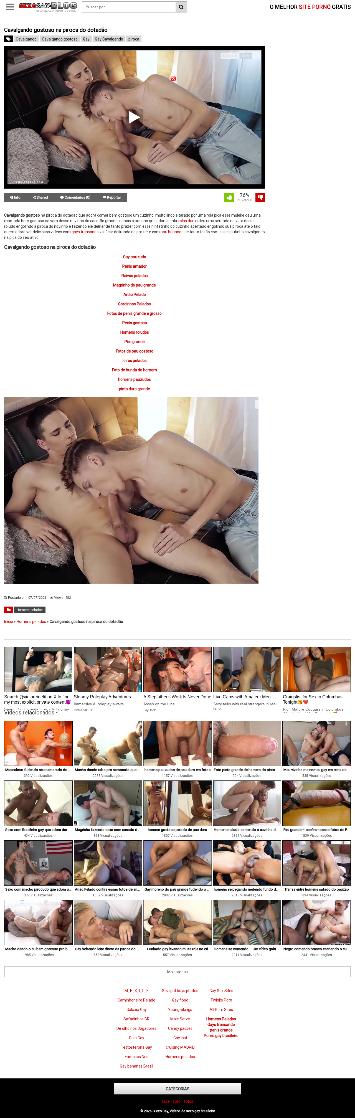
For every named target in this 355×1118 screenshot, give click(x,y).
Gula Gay (136, 1038)
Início (8, 621)
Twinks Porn (221, 1000)
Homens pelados (30, 610)
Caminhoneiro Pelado (136, 1000)
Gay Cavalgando (109, 39)
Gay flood (180, 1000)
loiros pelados (135, 360)
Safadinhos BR (136, 1019)
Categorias (177, 1089)
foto (177, 1101)
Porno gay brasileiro (221, 1035)
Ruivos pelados (134, 275)
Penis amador (134, 266)
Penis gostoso (134, 323)
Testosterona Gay (136, 1047)
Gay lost (180, 1038)
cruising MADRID (180, 1047)
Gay (86, 39)
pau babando (172, 232)
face (166, 1101)
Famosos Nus (136, 1056)
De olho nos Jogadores (136, 1028)
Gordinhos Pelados (134, 304)
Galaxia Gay (136, 1009)
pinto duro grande (134, 389)
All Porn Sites (221, 1009)
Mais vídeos (177, 972)
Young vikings (180, 1009)
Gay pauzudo (134, 257)
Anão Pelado (134, 294)
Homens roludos (134, 332)
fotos (188, 1101)
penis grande (221, 1030)
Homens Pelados (221, 1019)
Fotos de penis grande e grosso (134, 313)
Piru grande (135, 341)
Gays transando (221, 1024)
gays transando (85, 232)
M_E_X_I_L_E (137, 990)
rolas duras (188, 221)
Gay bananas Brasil (136, 1066)
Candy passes (180, 1028)
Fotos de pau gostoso (134, 351)
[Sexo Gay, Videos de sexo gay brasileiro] (48, 10)
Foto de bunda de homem (134, 370)
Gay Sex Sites (221, 990)
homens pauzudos (134, 379)
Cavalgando (26, 39)
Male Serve (180, 1019)
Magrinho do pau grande (134, 285)
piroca (133, 39)
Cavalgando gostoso (60, 39)
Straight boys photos (180, 990)
